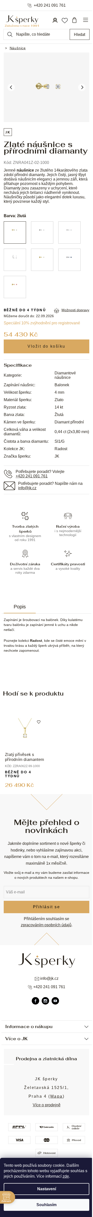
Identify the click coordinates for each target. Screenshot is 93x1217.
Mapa (56, 1096)
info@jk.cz (27, 488)
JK (7, 132)
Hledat (79, 34)
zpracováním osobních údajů (46, 925)
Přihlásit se (46, 907)
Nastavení (46, 1189)
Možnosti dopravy (75, 310)
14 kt (59, 407)
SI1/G (59, 441)
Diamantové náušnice (65, 375)
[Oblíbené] (64, 20)
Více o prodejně (47, 1105)
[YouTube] (55, 1001)
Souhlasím (46, 1205)
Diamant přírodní (69, 422)
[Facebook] (35, 1001)
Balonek (62, 385)
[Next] (82, 87)
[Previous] (11, 87)
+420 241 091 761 (50, 5)
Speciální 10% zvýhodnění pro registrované (42, 323)
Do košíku (46, 346)
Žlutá (59, 415)
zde (65, 1176)
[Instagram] (45, 1001)
